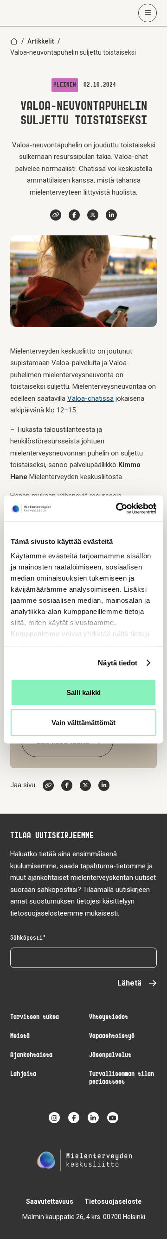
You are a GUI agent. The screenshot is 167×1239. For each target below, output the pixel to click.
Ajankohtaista (31, 1055)
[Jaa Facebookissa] (74, 215)
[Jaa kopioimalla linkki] (55, 215)
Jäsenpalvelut (110, 1055)
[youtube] (112, 1117)
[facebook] (73, 1117)
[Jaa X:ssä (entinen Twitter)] (92, 215)
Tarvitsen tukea (34, 1017)
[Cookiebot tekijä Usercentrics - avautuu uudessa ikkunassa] (117, 509)
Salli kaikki (83, 692)
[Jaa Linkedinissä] (111, 215)
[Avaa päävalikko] (147, 13)
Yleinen (64, 85)
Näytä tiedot (117, 663)
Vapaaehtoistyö (112, 1036)
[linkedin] (93, 1117)
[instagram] (54, 1117)
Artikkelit (40, 41)
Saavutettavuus (49, 1201)
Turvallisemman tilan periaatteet (121, 1078)
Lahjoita (23, 1074)
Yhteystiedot (108, 1017)
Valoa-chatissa (90, 398)
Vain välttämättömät (83, 723)
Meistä (20, 1036)
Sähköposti (26, 938)
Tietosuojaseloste (112, 1201)
